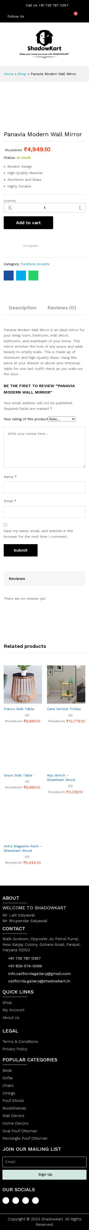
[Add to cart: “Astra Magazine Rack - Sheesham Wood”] (11, 838)
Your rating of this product (26, 419)
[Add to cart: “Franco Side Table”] (11, 700)
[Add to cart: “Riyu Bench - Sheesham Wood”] (54, 767)
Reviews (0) (61, 307)
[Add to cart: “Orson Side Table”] (11, 767)
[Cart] (74, 16)
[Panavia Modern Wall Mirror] (9, 275)
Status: (10, 157)
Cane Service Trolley (64, 709)
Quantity (10, 200)
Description (22, 307)
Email (10, 501)
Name (10, 477)
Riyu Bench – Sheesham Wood (61, 777)
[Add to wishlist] (7, 244)
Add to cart (28, 222)
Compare (30, 246)
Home (9, 74)
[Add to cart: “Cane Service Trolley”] (54, 700)
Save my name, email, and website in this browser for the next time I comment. (38, 533)
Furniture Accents (35, 264)
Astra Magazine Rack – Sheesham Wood (23, 848)
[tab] (22, 310)
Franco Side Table (19, 709)
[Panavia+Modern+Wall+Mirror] (21, 275)
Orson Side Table (18, 775)
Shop (22, 74)
